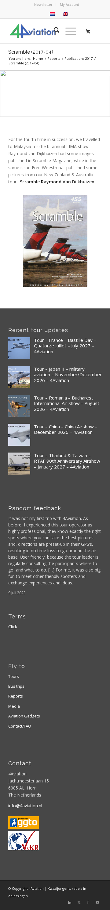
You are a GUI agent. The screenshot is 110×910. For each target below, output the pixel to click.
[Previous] (5, 93)
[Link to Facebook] (88, 902)
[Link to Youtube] (97, 902)
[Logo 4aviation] (45, 31)
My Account (69, 4)
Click (12, 626)
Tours (13, 676)
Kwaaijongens (59, 888)
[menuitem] (43, 4)
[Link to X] (78, 902)
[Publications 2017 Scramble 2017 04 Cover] (55, 241)
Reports (15, 696)
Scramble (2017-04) (30, 52)
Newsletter (43, 4)
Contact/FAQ (19, 726)
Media (14, 706)
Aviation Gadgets (24, 716)
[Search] (54, 31)
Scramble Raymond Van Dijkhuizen (57, 182)
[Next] (104, 93)
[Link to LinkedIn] (69, 902)
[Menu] (67, 31)
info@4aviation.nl (25, 806)
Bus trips (16, 686)
